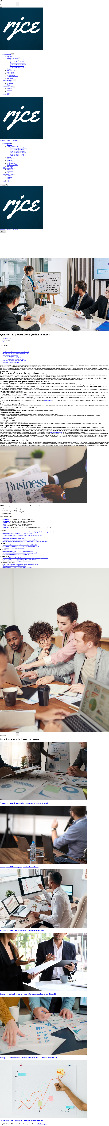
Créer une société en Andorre (18, 152)
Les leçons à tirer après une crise (11, 362)
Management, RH (8, 168)
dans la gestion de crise (56, 432)
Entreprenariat (7, 143)
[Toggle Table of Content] (1, 349)
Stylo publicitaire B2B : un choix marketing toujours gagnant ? (20, 553)
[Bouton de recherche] (17, 734)
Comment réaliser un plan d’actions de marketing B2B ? (18, 551)
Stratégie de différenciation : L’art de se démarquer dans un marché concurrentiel (28, 1058)
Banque (9, 157)
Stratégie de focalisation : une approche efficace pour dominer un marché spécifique (29, 994)
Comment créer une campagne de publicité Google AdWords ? (20, 545)
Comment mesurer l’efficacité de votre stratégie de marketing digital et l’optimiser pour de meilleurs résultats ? (32, 532)
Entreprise (9, 145)
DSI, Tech (6, 181)
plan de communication (66, 385)
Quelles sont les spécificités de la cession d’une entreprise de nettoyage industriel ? (25, 541)
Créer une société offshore (17, 149)
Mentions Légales (42, 1124)
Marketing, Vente (8, 174)
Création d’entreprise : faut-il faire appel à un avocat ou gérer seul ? (21, 540)
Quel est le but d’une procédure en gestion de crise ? (16, 352)
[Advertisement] (54, 245)
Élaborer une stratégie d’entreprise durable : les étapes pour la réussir (24, 803)
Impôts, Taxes (10, 160)
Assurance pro (11, 158)
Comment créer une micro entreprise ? (13, 538)
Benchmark (10, 166)
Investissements (11, 163)
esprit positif (25, 395)
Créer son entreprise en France (18, 148)
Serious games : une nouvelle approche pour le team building (19, 559)
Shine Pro (6, 519)
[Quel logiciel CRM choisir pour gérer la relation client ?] (43, 863)
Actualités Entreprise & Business (9, 140)
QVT (8, 172)
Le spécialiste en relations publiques (15, 359)
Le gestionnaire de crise (12, 356)
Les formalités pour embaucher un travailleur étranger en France (20, 564)
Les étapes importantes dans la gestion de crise (14, 360)
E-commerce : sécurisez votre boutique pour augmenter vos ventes (21, 546)
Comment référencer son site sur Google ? (14, 548)
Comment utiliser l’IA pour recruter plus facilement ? (17, 567)
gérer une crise (48, 400)
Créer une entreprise (12, 146)
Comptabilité (10, 162)
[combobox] (8, 735)
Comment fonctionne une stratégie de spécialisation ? (17, 533)
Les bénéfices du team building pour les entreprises (17, 561)
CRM (8, 180)
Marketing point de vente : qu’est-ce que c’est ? (16, 554)
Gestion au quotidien (12, 165)
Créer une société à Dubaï (17, 155)
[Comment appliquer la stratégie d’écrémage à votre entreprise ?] (43, 1117)
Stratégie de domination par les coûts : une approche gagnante (22, 930)
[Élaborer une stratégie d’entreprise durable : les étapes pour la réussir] (43, 800)
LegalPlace (6, 522)
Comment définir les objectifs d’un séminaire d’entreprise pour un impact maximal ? (25, 558)
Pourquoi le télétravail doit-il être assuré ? (14, 566)
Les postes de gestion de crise (10, 355)
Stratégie (9, 175)
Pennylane (6, 527)
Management (10, 169)
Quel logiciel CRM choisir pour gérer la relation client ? (19, 867)
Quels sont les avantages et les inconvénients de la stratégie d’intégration (22, 535)
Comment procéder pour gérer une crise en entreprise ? (16, 353)
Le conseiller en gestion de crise (14, 357)
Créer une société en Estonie (17, 151)
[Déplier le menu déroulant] (14, 168)
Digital (8, 178)
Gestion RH (10, 171)
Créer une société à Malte (17, 154)
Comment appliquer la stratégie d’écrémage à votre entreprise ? (22, 1120)
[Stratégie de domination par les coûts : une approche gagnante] (43, 927)
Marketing (9, 177)
